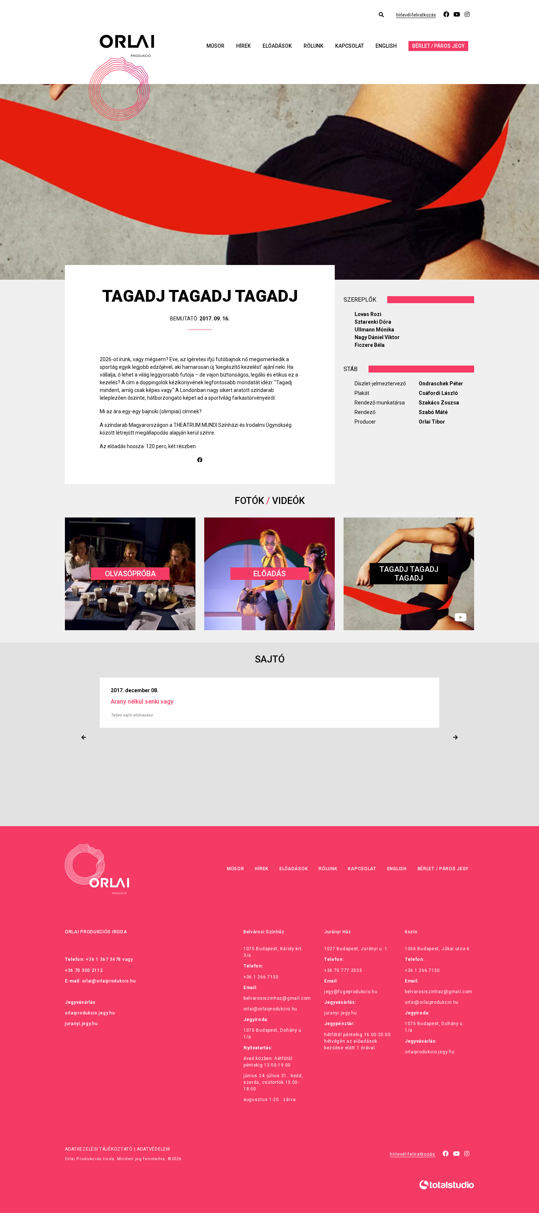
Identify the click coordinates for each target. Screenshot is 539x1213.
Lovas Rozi (368, 314)
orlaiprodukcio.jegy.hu (90, 1013)
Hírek (243, 46)
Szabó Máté (433, 412)
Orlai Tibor (432, 422)
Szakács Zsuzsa (439, 403)
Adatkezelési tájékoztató (99, 1149)
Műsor (215, 46)
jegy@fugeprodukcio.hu (351, 991)
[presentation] (83, 737)
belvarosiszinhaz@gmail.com (277, 998)
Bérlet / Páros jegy (438, 46)
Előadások (277, 46)
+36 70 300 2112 (84, 970)
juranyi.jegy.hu (81, 1023)
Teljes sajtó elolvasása (158, 715)
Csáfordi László (438, 393)
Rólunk (313, 46)
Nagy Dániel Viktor (377, 337)
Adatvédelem (153, 1149)
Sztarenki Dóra (373, 322)
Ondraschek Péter (441, 383)
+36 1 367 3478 (103, 959)
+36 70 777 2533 (343, 970)
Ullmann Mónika (374, 330)
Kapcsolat (349, 46)
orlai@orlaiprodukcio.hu (109, 981)
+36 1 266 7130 (261, 977)
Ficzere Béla (370, 345)
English (386, 46)
